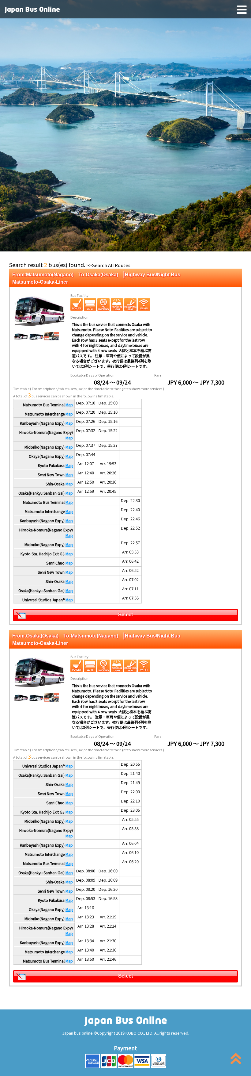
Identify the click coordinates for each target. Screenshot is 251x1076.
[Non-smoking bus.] (103, 304)
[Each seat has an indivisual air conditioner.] (90, 304)
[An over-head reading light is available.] (117, 304)
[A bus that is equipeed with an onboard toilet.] (76, 304)
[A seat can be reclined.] (130, 304)
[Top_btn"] (236, 1060)
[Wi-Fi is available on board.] (144, 304)
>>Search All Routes (108, 265)
